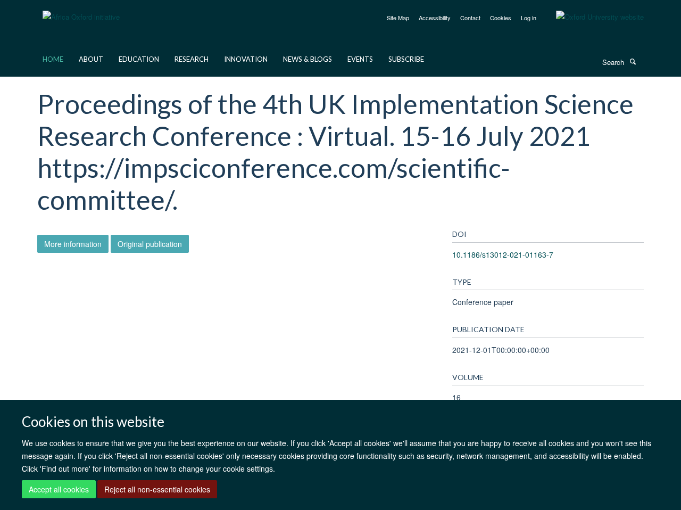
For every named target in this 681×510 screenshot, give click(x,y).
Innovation (246, 59)
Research (192, 59)
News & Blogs (307, 59)
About (91, 59)
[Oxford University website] (592, 17)
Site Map (398, 17)
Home (53, 59)
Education (139, 59)
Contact (470, 17)
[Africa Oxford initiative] (81, 10)
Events (360, 59)
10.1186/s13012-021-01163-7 (502, 254)
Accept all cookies (59, 489)
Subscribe (406, 59)
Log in (528, 17)
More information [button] (73, 243)
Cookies (500, 17)
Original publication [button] (150, 243)
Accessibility (435, 17)
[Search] (632, 61)
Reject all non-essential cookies (157, 489)
